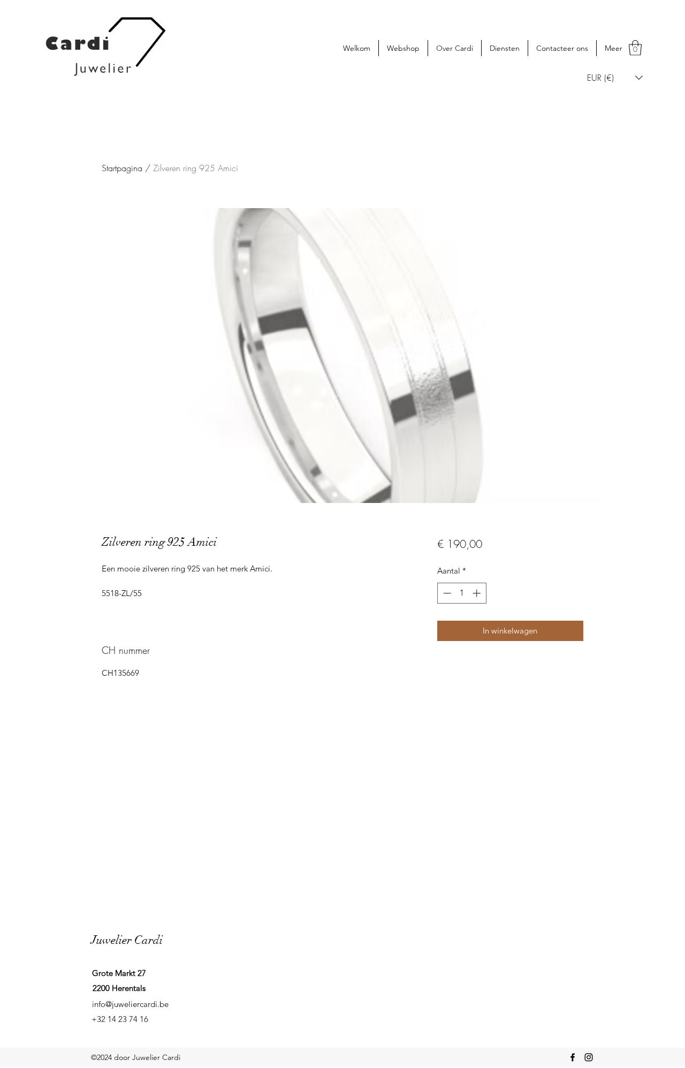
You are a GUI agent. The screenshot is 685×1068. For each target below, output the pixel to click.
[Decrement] (446, 593)
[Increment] (477, 593)
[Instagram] (588, 1057)
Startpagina (122, 168)
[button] (635, 48)
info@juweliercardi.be (130, 1004)
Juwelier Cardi (127, 940)
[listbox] (615, 78)
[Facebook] (572, 1057)
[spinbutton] (461, 593)
